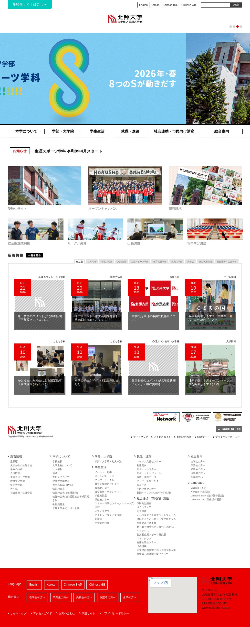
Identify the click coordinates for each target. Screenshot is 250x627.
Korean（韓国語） (201, 491)
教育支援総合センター (107, 484)
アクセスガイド (162, 437)
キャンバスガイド (104, 476)
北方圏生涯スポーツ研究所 (151, 534)
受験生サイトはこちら (30, 4)
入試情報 (15, 473)
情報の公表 (58, 488)
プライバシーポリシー (227, 437)
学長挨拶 (57, 461)
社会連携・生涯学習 (21, 492)
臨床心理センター (146, 542)
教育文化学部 (17, 481)
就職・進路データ (146, 477)
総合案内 (221, 131)
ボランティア (144, 507)
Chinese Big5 (170, 4)
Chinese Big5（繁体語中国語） (208, 495)
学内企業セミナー (146, 488)
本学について (26, 131)
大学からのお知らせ (21, 465)
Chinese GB (188, 4)
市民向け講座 (144, 503)
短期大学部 (16, 485)
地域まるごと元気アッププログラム (156, 519)
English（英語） (200, 487)
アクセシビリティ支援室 (108, 515)
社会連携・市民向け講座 (174, 131)
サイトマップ (140, 437)
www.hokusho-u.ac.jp (216, 607)
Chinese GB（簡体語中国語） (207, 499)
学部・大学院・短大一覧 (108, 461)
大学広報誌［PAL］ (63, 485)
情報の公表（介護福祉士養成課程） (72, 496)
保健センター (102, 499)
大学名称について (62, 465)
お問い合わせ (184, 437)
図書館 (98, 519)
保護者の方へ (198, 473)
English (143, 4)
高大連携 (141, 511)
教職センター (102, 487)
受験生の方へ (198, 469)
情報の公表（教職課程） (65, 492)
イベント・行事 (103, 472)
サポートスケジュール (149, 473)
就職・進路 (130, 131)
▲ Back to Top (229, 429)
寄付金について (61, 477)
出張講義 (141, 546)
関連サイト (203, 437)
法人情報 (57, 469)
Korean (155, 4)
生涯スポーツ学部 (20, 477)
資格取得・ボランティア (108, 491)
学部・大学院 (63, 131)
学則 (54, 500)
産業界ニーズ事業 (146, 523)
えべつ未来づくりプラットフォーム (156, 515)
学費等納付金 (102, 523)
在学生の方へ (198, 461)
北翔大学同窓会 (61, 481)
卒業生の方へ (198, 465)
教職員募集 (58, 504)
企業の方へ (197, 477)
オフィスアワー (103, 511)
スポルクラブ (144, 538)
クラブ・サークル (104, 480)
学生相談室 (101, 495)
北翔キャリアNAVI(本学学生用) (154, 492)
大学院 (14, 488)
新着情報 (25, 255)
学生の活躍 (16, 469)
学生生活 (97, 131)
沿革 (54, 473)
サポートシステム (146, 469)
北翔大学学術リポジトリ (65, 508)
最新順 (14, 461)
